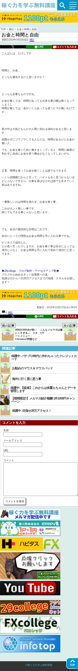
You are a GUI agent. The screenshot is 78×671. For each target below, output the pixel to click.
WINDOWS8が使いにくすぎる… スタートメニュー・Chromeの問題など (20, 333)
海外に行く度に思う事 (26, 379)
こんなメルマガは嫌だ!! (58, 330)
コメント (8, 460)
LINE (41, 46)
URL (6, 450)
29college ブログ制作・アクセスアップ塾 (30, 270)
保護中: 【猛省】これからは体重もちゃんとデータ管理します (43, 389)
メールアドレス (12, 440)
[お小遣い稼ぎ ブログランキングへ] (30, 578)
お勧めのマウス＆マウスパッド (32, 368)
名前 (6, 430)
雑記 (32, 39)
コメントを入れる (67, 46)
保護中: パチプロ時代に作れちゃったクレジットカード (44, 357)
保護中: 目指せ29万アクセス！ (31, 410)
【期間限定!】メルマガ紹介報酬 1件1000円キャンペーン (43, 400)
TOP (72, 665)
